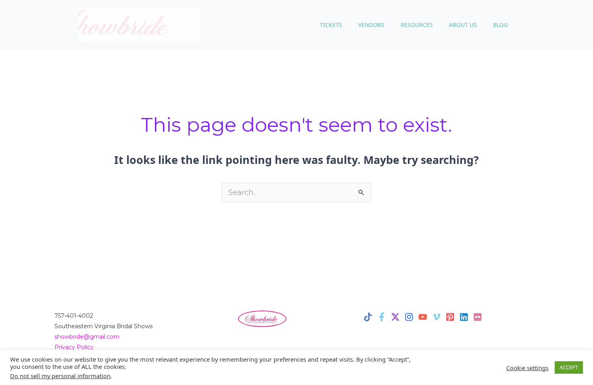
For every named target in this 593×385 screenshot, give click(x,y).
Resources (417, 25)
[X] (395, 317)
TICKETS (331, 25)
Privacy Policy (74, 347)
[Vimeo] (436, 317)
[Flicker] (477, 317)
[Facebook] (381, 317)
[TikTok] (367, 317)
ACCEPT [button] (569, 367)
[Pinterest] (450, 317)
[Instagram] (409, 317)
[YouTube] (422, 317)
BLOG (500, 25)
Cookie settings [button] (527, 367)
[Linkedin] (463, 317)
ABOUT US (463, 25)
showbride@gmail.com (86, 336)
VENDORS (371, 25)
